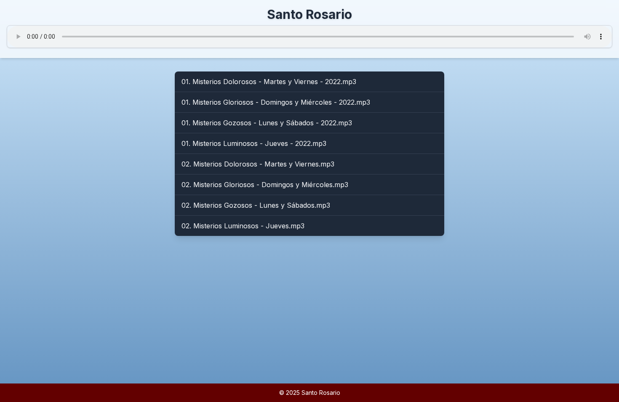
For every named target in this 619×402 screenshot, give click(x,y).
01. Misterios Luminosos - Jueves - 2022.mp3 (253, 143)
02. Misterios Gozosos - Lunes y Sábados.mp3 (255, 205)
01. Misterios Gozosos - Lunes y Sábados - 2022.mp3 (266, 123)
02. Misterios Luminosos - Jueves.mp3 (242, 226)
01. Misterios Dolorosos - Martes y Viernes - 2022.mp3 (268, 81)
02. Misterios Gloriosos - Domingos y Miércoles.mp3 (264, 184)
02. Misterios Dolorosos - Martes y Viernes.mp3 (257, 164)
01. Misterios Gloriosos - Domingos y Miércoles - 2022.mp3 (275, 102)
